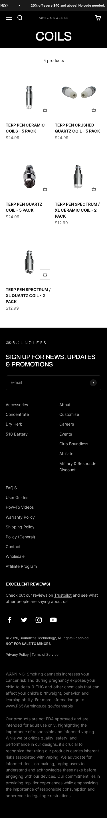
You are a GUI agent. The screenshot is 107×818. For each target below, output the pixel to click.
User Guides (17, 497)
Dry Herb (14, 424)
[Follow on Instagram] (39, 620)
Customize (69, 414)
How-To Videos (20, 507)
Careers (66, 424)
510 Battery (17, 434)
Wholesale (15, 556)
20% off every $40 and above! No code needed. (67, 5)
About (64, 404)
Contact (13, 546)
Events (65, 434)
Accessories (17, 404)
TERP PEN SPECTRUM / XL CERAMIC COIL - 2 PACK (77, 210)
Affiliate (66, 453)
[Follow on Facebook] (9, 620)
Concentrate (17, 414)
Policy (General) (20, 536)
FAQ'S (11, 487)
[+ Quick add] (45, 110)
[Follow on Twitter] (24, 620)
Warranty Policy (20, 517)
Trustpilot (63, 595)
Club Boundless (73, 443)
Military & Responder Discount (78, 466)
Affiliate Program (21, 566)
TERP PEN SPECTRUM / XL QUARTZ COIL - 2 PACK (28, 295)
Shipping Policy (20, 526)
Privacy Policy (17, 654)
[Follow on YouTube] (53, 620)
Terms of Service (45, 654)
